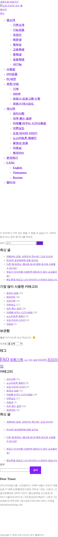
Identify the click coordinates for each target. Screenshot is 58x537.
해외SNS (18, 153)
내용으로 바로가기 (9, 1)
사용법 (10, 69)
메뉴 (2, 13)
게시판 (10, 108)
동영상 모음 (20, 143)
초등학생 (18, 59)
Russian (18, 177)
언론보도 (18, 128)
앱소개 (10, 20)
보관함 (3, 343)
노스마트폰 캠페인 (25, 138)
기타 (30, 360)
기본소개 (18, 25)
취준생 (17, 39)
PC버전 (11, 79)
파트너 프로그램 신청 (26, 98)
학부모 (17, 44)
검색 (2, 464)
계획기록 (16, 360)
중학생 (17, 54)
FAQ (4, 359)
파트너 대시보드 (23, 103)
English (17, 167)
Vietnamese (20, 172)
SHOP (17, 94)
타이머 (42, 359)
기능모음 (18, 30)
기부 (16, 89)
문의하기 (12, 157)
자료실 (17, 148)
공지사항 (18, 113)
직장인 (17, 34)
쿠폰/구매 (12, 84)
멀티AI (10, 182)
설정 (35, 360)
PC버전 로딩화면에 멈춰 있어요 (22, 260)
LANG (10, 162)
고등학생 (18, 49)
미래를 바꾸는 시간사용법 (29, 123)
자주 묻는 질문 (22, 118)
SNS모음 (11, 74)
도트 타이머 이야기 (25, 133)
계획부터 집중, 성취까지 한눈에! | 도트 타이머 (29, 256)
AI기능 (17, 64)
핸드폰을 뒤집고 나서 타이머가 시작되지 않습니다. (32, 279)
